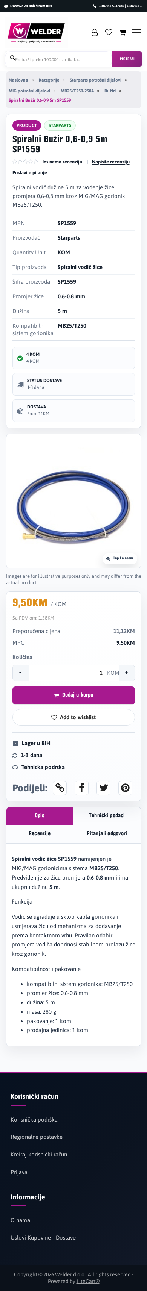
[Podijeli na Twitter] (103, 788)
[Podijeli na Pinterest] (125, 788)
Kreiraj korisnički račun (39, 1154)
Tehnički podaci (107, 816)
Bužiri (110, 91)
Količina (22, 657)
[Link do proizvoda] (60, 788)
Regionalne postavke (37, 1137)
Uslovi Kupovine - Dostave (43, 1237)
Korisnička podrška (34, 1119)
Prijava (19, 1172)
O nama (20, 1220)
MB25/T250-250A (77, 91)
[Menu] (136, 32)
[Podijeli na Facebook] (82, 788)
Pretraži (127, 59)
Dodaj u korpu (77, 695)
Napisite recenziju (111, 162)
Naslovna (18, 80)
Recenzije (40, 834)
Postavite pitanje (29, 172)
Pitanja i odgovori (107, 834)
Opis (40, 816)
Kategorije (49, 80)
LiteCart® (88, 1281)
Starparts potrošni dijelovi (95, 80)
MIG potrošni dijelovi (29, 91)
